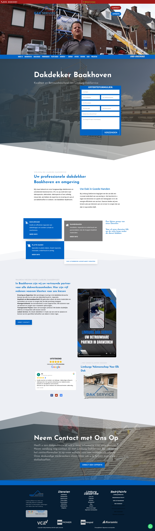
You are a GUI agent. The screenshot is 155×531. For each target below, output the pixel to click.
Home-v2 (20, 56)
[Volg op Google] (61, 395)
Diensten (62, 56)
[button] (35, 381)
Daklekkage (37, 56)
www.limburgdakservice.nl (118, 508)
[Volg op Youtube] (56, 395)
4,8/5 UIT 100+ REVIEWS (40, 511)
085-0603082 (10, 2)
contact (115, 8)
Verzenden (110, 132)
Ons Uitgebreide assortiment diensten (80, 261)
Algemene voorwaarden (108, 527)
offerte (115, 14)
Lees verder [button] (40, 387)
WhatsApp (90, 2)
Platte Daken (37, 245)
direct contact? (24, 322)
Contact (70, 56)
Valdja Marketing (47, 527)
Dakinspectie (28, 56)
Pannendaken (45, 56)
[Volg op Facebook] (51, 395)
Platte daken (54, 56)
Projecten (94, 56)
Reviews (82, 56)
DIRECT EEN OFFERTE (92, 465)
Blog (88, 56)
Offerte (77, 56)
